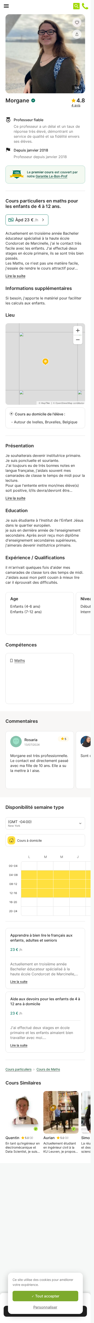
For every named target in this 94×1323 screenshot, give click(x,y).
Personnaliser (45, 1307)
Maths (19, 660)
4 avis (75, 105)
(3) (31, 1138)
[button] (76, 22)
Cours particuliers (18, 1069)
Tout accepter (46, 1296)
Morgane (17, 101)
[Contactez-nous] (85, 6)
